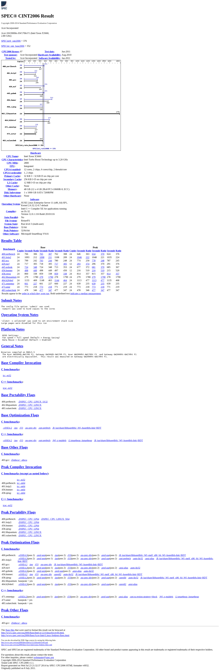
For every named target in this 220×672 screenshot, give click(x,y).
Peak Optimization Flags (20, 542)
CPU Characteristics (12, 159)
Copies (20, 250)
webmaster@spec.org (44, 657)
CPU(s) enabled (12, 169)
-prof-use (105, 555)
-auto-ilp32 (138, 558)
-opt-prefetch (44, 428)
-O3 (21, 428)
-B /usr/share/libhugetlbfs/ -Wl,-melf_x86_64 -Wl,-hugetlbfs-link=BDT (152, 555)
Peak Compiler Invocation (21, 467)
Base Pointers (11, 227)
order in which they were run (35, 293)
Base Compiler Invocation (21, 363)
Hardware (35, 153)
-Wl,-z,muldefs (59, 440)
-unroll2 (57, 574)
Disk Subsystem (12, 192)
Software (34, 199)
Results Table (11, 241)
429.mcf (5, 264)
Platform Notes (13, 329)
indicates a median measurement (85, 293)
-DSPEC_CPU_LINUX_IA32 (33, 401)
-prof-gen (41, 555)
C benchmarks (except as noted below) (24, 473)
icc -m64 (21, 483)
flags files (10, 630)
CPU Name (12, 156)
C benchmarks (10, 369)
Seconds (29, 250)
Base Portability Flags (18, 395)
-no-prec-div (31, 428)
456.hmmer (7, 270)
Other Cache (12, 186)
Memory (12, 189)
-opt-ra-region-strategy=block (143, 596)
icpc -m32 (7, 388)
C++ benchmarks (11, 381)
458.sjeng (6, 273)
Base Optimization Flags (20, 415)
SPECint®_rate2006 (11, 41)
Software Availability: (49, 58)
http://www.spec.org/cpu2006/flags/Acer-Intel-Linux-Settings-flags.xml (26, 645)
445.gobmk (7, 267)
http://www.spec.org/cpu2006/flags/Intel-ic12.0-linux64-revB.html (32, 632)
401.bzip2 (6, 257)
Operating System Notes (19, 315)
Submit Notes (11, 300)
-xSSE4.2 (7, 428)
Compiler (11, 211)
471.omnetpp (8, 283)
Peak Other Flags (14, 610)
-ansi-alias (149, 558)
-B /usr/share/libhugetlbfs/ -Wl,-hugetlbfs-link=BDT (76, 428)
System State (10, 224)
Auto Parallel (11, 217)
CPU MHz (12, 163)
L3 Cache (12, 182)
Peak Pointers (11, 230)
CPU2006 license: (10, 51)
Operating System (11, 204)
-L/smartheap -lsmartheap (80, 440)
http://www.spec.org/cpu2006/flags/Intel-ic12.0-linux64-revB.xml (24, 642)
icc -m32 (7, 375)
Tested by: (10, 58)
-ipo (16, 428)
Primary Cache (12, 176)
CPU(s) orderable (12, 172)
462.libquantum (9, 277)
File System (10, 220)
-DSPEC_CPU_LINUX (29, 405)
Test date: (49, 51)
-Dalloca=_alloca (19, 460)
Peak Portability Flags (18, 512)
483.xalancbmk (9, 290)
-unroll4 (122, 577)
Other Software (11, 234)
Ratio (36, 250)
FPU (12, 166)
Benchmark (9, 249)
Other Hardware (12, 196)
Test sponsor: (10, 55)
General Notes (12, 346)
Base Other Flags (14, 447)
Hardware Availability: (49, 55)
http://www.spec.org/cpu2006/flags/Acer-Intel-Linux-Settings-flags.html (35, 635)
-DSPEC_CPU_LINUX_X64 (55, 519)
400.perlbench (8, 254)
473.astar (6, 287)
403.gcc (5, 260)
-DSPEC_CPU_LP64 (28, 519)
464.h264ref (7, 280)
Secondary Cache (12, 179)
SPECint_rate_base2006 (12, 46)
